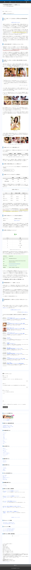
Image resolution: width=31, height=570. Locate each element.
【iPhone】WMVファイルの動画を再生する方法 (8, 522)
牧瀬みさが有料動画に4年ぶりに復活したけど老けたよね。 (14, 506)
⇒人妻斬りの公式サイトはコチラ (15, 22)
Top (3, 11)
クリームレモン (4, 442)
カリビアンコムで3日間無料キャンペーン (8, 419)
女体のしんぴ (4, 450)
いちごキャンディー (5, 449)
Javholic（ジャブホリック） (6, 452)
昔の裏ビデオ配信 (5, 479)
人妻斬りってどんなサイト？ (9, 11)
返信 (27, 387)
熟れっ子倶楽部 (4, 475)
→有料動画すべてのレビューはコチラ (15, 517)
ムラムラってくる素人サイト (6, 453)
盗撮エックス (4, 476)
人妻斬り (4, 469)
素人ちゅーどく (4, 478)
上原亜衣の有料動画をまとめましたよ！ (12, 501)
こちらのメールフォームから (13, 265)
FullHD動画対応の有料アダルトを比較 (7, 425)
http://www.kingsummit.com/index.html (14, 263)
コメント (4, 393)
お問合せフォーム (5, 307)
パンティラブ (4, 484)
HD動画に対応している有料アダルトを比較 (8, 426)
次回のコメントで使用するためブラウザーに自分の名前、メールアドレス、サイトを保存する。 (14, 404)
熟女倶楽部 (4, 470)
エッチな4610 (4, 451)
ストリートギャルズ (5, 454)
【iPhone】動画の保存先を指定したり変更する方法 (9, 523)
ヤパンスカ (4, 433)
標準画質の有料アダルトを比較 (6, 427)
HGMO (3, 443)
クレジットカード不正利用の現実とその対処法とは (9, 528)
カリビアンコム (4, 432)
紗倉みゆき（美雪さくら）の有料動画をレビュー (13, 511)
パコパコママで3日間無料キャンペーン (7, 420)
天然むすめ (4, 448)
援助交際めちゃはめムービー (6, 477)
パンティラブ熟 (4, 485)
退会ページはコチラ (17, 220)
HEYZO (4, 434)
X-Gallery (4, 441)
